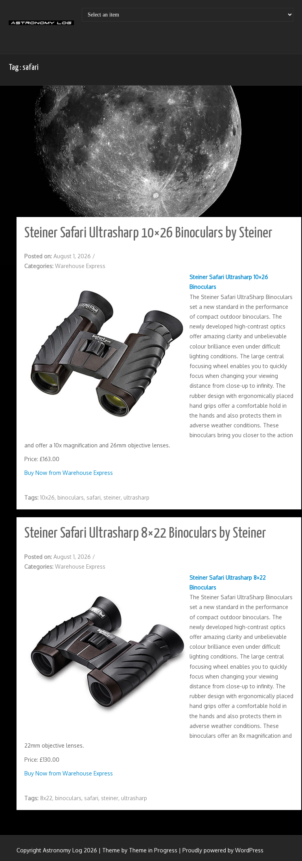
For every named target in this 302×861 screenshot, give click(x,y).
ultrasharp (136, 497)
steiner (112, 497)
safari (94, 497)
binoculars (70, 497)
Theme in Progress (153, 850)
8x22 (46, 798)
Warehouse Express (80, 266)
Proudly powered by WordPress (222, 850)
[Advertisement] (155, 152)
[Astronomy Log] (41, 25)
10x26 (47, 497)
